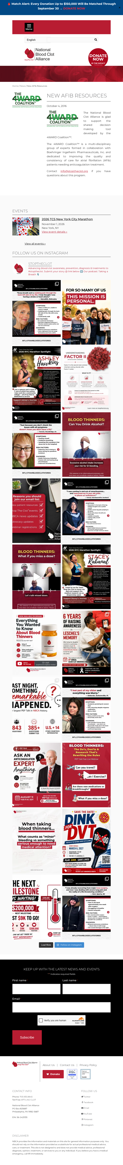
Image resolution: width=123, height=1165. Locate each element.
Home (15, 86)
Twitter (87, 1097)
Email (16, 998)
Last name (70, 980)
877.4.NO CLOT (28, 1100)
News (22, 86)
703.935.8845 (26, 1097)
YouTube (88, 1114)
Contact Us (67, 1065)
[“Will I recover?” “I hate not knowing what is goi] (36, 709)
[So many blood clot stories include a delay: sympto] (86, 510)
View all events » (35, 243)
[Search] (93, 39)
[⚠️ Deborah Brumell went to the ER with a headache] (86, 709)
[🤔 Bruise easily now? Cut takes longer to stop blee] (36, 841)
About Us (49, 1065)
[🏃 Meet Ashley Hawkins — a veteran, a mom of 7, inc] (36, 378)
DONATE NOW (74, 8)
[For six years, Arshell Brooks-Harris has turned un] (86, 643)
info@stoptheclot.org (74, 171)
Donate (55, 1074)
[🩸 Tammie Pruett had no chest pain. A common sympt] (36, 444)
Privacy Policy (88, 1065)
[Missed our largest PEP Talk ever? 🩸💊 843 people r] (36, 643)
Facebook (88, 1102)
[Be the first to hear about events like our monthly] (36, 510)
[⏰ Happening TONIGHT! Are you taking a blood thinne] (36, 775)
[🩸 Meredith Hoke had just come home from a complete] (36, 312)
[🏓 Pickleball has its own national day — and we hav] (86, 841)
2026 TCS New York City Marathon (67, 219)
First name (20, 980)
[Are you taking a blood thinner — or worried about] (86, 444)
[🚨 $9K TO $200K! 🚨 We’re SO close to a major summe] (36, 907)
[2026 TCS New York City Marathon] (25, 234)
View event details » (54, 231)
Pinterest (88, 1119)
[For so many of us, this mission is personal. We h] (86, 312)
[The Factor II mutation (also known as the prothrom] (86, 378)
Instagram (89, 1125)
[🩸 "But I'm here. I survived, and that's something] (86, 907)
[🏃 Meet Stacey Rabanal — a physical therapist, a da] (86, 577)
